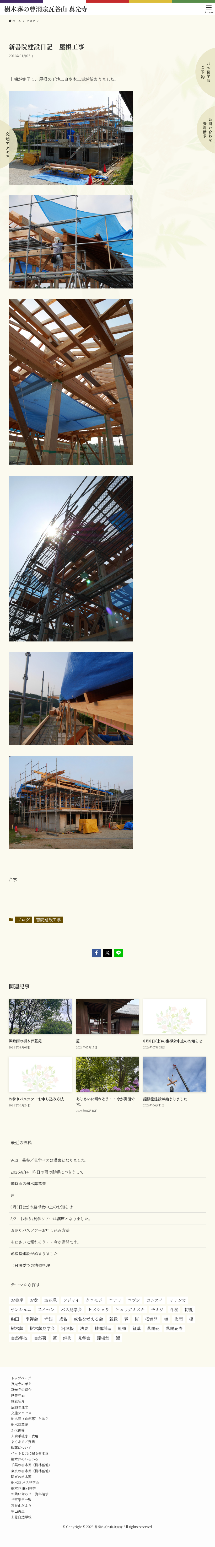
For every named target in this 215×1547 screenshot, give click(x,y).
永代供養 (18, 1430)
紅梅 (122, 1328)
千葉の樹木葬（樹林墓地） (31, 1464)
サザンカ (177, 1300)
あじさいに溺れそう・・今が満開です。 (45, 1242)
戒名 (63, 1319)
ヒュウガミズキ (130, 1310)
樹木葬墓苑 (19, 1424)
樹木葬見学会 (42, 1328)
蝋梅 (67, 1338)
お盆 (34, 1300)
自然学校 (19, 1338)
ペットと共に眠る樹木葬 (30, 1453)
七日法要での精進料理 (30, 1265)
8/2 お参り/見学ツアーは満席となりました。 (51, 1218)
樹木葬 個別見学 (23, 1488)
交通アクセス (21, 1412)
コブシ (134, 1300)
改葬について (21, 1447)
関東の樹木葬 (21, 1476)
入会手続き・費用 (24, 1435)
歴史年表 (18, 1395)
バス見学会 (71, 1310)
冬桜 (174, 1310)
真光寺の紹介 (21, 1389)
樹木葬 (17, 1328)
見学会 (84, 1338)
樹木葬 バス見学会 (25, 1482)
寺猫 (48, 1319)
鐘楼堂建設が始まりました (34, 1253)
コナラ (115, 1300)
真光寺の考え (21, 1383)
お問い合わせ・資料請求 (30, 1493)
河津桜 (67, 1328)
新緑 (113, 1319)
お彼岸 (17, 1300)
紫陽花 (153, 1328)
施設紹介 (18, 1401)
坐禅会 (31, 1319)
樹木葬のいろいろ (24, 1459)
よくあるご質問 (23, 1441)
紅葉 (136, 1328)
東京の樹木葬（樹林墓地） (31, 1470)
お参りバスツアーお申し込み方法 (39, 1230)
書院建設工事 (48, 920)
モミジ (157, 1310)
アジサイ (71, 1300)
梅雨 (178, 1319)
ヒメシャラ (98, 1310)
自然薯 (40, 1338)
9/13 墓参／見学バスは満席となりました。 (49, 1160)
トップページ (21, 1377)
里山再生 (18, 1511)
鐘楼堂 (103, 1338)
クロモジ (94, 1300)
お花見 (50, 1300)
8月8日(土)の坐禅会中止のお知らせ (41, 1206)
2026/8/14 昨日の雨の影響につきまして (47, 1172)
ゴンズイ (154, 1300)
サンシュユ (21, 1310)
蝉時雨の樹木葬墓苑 (28, 1183)
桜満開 (151, 1319)
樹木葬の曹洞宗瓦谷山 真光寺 (46, 9)
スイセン (46, 1310)
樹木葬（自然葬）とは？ (30, 1418)
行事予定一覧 (21, 1499)
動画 (15, 1319)
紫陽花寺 (174, 1328)
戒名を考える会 (88, 1319)
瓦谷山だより (21, 1505)
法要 (84, 1328)
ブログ (23, 920)
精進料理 (103, 1328)
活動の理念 (19, 1407)
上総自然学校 (21, 1516)
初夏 (189, 1310)
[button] (96, 953)
